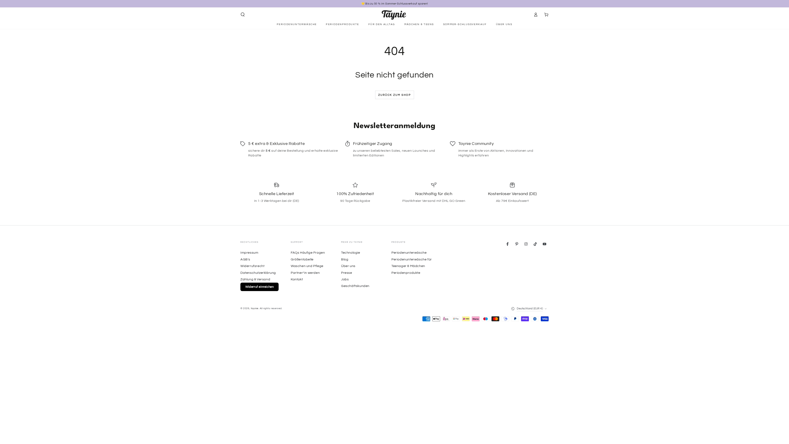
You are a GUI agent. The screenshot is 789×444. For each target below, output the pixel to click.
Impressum (249, 252)
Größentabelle (302, 259)
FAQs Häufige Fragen (308, 252)
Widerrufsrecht (252, 266)
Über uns (348, 266)
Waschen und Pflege (307, 266)
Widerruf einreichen (259, 286)
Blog (344, 259)
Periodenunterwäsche (409, 252)
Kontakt (297, 279)
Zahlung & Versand (255, 279)
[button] (242, 14)
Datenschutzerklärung (258, 272)
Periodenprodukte (405, 272)
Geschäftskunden (355, 286)
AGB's (245, 259)
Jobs (345, 279)
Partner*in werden (305, 272)
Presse (346, 272)
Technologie (350, 252)
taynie (254, 308)
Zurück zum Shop (394, 95)
